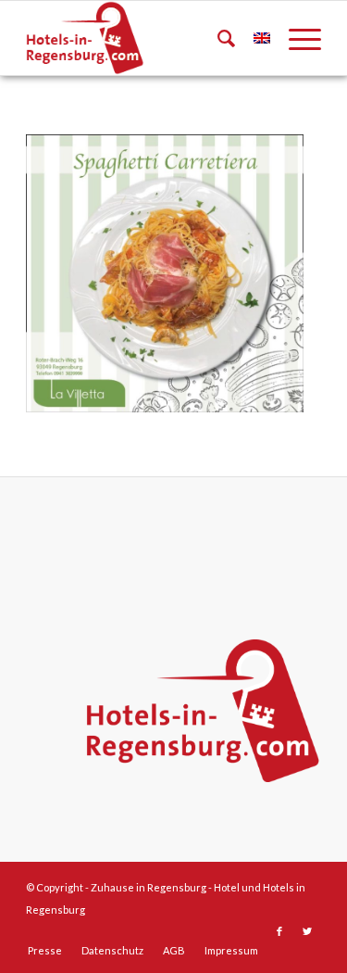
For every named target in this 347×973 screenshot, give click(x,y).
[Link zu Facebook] (279, 931)
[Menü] (295, 38)
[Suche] (217, 38)
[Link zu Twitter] (307, 931)
